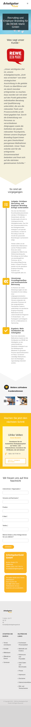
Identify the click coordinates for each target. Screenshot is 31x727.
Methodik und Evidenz (23, 650)
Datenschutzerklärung (23, 682)
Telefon (5, 525)
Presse (21, 670)
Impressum (22, 674)
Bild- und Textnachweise (23, 687)
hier (10, 584)
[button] (5, 401)
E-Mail (5, 516)
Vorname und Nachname (11, 498)
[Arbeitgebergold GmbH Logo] (11, 2)
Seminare (7, 662)
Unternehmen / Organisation (12, 489)
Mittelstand (7, 652)
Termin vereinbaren (7, 644)
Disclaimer (22, 678)
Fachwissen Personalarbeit (23, 644)
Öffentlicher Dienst (7, 657)
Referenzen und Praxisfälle (22, 657)
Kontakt (6, 648)
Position (5, 507)
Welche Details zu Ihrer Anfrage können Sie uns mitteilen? (15, 536)
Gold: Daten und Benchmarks (22, 665)
